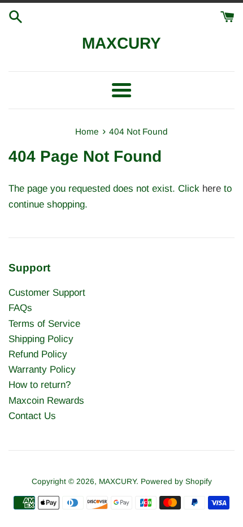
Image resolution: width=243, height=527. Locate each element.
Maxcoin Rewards (46, 400)
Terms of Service (44, 323)
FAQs (20, 308)
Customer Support (46, 292)
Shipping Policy (40, 339)
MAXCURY (121, 43)
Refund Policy (37, 354)
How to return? (39, 384)
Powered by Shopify (176, 481)
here (211, 188)
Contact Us (32, 416)
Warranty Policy (42, 369)
